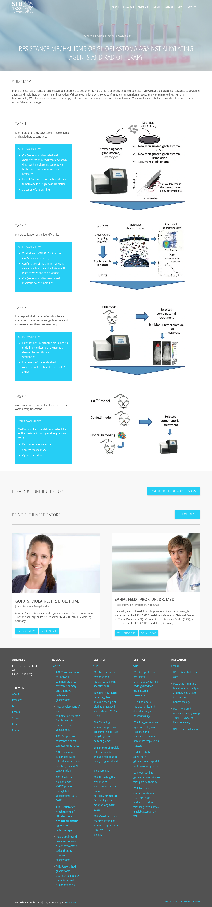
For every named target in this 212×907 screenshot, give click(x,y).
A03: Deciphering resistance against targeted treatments (67, 740)
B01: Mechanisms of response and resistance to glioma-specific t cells (105, 679)
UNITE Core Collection (185, 729)
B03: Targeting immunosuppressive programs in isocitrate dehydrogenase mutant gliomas (106, 731)
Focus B (96, 666)
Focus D (175, 666)
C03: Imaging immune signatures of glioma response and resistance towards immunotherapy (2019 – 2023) (146, 733)
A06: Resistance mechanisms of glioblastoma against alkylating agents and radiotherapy (67, 818)
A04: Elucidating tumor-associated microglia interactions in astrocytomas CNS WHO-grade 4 (68, 761)
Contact (16, 730)
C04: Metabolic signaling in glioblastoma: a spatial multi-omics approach (146, 759)
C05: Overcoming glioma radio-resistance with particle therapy (146, 777)
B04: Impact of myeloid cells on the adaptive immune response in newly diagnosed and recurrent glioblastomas (107, 759)
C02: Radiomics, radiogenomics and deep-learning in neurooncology (144, 709)
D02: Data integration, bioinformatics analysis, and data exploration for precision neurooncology (186, 693)
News (15, 724)
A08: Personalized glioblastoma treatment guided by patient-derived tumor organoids (67, 876)
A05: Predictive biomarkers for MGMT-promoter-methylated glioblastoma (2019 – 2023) (67, 788)
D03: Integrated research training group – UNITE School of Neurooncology (186, 715)
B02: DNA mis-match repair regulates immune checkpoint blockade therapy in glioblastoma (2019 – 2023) (105, 704)
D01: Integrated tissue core (185, 674)
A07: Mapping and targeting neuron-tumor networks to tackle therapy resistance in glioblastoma (66, 848)
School (16, 718)
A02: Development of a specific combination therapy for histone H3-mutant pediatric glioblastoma (68, 718)
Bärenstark (71, 902)
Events (16, 712)
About (15, 694)
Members (17, 706)
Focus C (136, 666)
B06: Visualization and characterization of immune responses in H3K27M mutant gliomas (106, 825)
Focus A (56, 666)
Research (17, 700)
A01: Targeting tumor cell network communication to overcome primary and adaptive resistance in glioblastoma (68, 686)
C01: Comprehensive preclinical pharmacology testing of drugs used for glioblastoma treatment (145, 683)
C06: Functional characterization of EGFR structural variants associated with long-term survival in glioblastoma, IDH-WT (146, 802)
